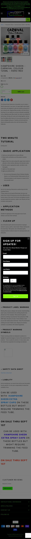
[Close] (29, 239)
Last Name (6, 269)
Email (5, 253)
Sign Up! (15, 296)
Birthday (5, 277)
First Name (6, 261)
